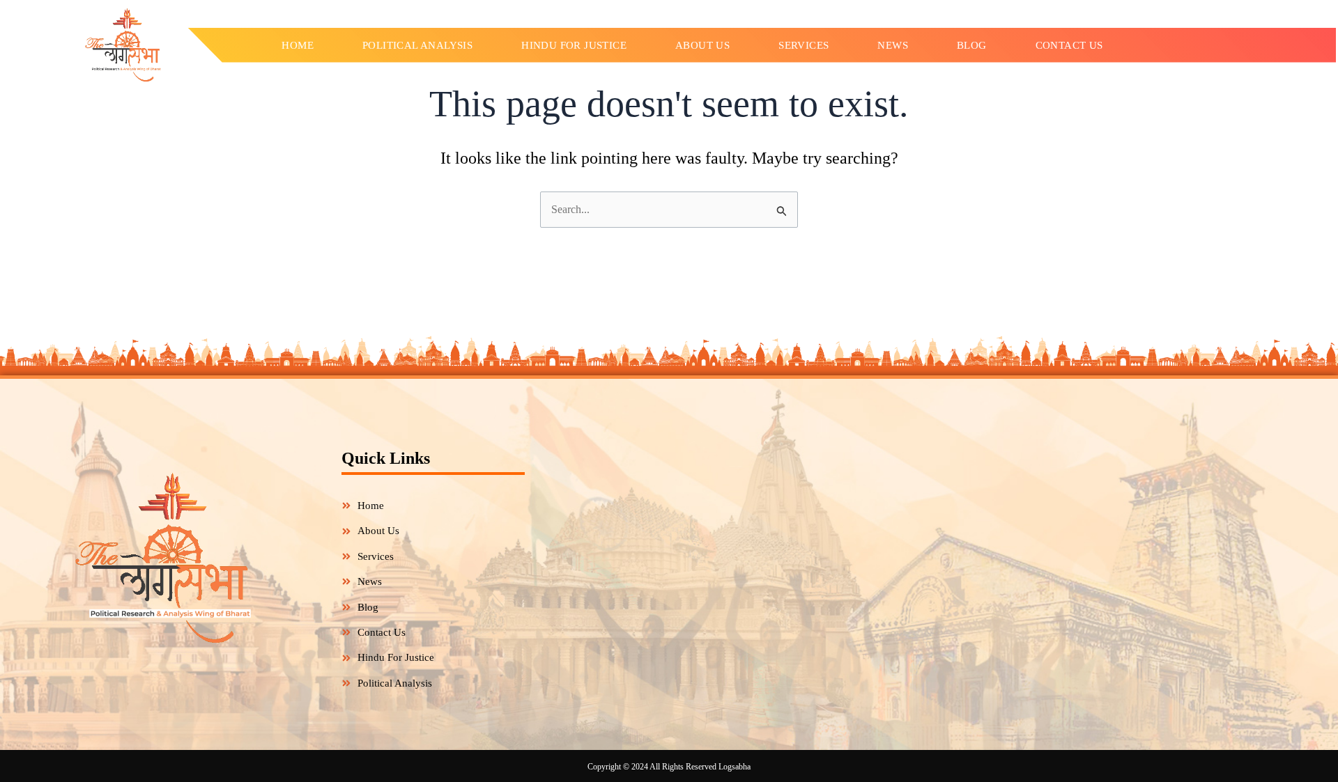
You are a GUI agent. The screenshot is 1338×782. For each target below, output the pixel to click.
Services (803, 45)
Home (298, 45)
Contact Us (1069, 45)
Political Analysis (417, 45)
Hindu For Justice (573, 45)
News (892, 45)
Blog (972, 45)
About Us (702, 45)
